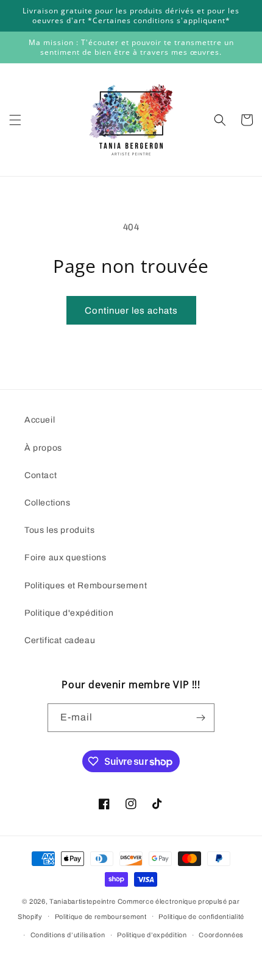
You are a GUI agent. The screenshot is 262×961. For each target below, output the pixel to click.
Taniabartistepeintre (82, 901)
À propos (43, 447)
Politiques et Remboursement (85, 585)
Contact (40, 475)
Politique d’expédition (151, 934)
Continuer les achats (131, 310)
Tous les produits (59, 530)
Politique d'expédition (68, 613)
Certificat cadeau (59, 640)
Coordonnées (221, 934)
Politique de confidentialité (201, 916)
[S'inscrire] (200, 717)
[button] (15, 120)
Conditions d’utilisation (67, 934)
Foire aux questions (65, 557)
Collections (47, 502)
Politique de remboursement (101, 916)
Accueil (39, 419)
